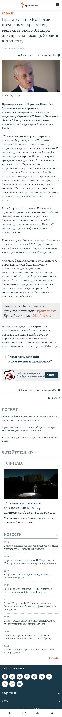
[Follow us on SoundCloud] (49, 677)
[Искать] (52, 713)
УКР (38, 713)
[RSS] (5, 684)
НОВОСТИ (13, 535)
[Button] (25, 56)
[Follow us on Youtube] (20, 677)
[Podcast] (12, 684)
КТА (24, 713)
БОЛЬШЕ (53, 658)
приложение (46, 311)
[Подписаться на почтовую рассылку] (20, 684)
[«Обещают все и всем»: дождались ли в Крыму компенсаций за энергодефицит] (31, 484)
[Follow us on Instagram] (27, 677)
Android (45, 316)
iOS (34, 316)
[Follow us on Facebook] (5, 677)
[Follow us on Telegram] (42, 677)
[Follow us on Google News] (34, 677)
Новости (8, 13)
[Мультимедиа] (10, 713)
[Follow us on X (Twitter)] (12, 677)
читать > (51, 375)
